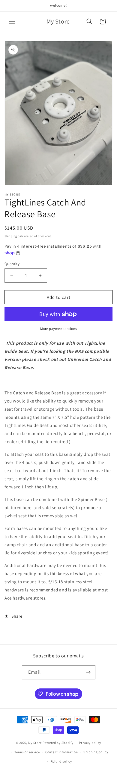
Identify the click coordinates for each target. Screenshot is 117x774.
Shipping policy (95, 752)
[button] (12, 21)
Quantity (12, 263)
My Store (35, 743)
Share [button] (16, 616)
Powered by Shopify (58, 743)
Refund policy (61, 761)
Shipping (10, 236)
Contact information (61, 752)
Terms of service (27, 752)
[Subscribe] (88, 672)
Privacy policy (90, 743)
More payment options (58, 328)
